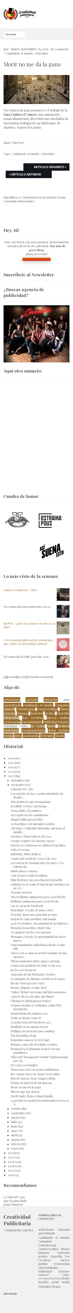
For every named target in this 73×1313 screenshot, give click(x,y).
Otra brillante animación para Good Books (38, 897)
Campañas (62, 705)
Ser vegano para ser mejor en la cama (35, 1074)
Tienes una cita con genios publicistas (35, 1069)
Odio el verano (20, 850)
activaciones (12, 699)
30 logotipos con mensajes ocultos (33, 824)
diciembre (17, 780)
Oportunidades (32, 722)
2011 (10, 1153)
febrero (16, 1144)
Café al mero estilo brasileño (29, 875)
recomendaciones (33, 730)
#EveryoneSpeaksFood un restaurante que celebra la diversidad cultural (28, 642)
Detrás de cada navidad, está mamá (33, 919)
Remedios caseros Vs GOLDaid (30, 1040)
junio (14, 1126)
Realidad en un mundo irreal (29, 1027)
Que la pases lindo (15, 1201)
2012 (10, 776)
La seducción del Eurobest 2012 (31, 1022)
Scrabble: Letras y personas (28, 806)
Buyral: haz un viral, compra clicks (33, 1078)
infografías (11, 718)
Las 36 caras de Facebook (27, 906)
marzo (15, 1139)
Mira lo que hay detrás (25, 1091)
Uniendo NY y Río (22, 789)
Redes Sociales (58, 730)
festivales (37, 713)
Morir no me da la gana (26, 1087)
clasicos (9, 709)
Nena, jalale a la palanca (26, 810)
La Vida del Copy (14, 1197)
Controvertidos (47, 709)
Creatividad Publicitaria (17, 1220)
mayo (14, 1131)
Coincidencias (26, 709)
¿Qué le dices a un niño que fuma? (32, 996)
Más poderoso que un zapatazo (30, 802)
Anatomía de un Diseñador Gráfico (33, 974)
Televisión (41, 53)
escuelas (9, 713)
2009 (11, 1162)
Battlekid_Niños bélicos (26, 854)
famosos (22, 713)
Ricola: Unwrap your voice (27, 983)
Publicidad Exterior (56, 722)
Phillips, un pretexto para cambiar (33, 1031)
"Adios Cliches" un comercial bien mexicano (38, 992)
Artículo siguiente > (50, 167)
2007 (11, 1170)
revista (8, 736)
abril (14, 1135)
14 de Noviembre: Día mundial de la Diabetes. (39, 923)
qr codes (37, 726)
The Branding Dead (23, 1035)
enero (15, 1148)
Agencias (32, 699)
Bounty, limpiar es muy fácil (28, 987)
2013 (10, 771)
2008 (11, 1166)
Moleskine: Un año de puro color (32, 910)
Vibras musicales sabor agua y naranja (35, 961)
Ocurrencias (12, 722)
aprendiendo (12, 705)
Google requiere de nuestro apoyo (33, 841)
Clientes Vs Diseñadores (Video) (31, 1001)
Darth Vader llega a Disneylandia (32, 1096)
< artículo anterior (25, 174)
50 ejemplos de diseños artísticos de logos (38, 979)
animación (50, 699)
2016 (11, 758)
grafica (50, 713)
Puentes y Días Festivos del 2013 (31, 836)
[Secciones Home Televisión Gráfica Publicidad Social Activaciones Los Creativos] (14, 34)
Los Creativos (33, 718)
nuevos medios (58, 718)
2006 (11, 1175)
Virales (59, 736)
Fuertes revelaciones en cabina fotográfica (38, 845)
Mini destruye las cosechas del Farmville (37, 880)
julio (14, 1122)
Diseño (64, 709)
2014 (11, 767)
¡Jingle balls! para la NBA (27, 819)
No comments (60, 49)
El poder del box (21, 892)
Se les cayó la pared (23, 970)
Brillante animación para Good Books (35, 901)
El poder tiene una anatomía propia (34, 914)
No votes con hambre (24, 1065)
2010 (11, 1157)
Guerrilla (63, 713)
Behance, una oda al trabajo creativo (34, 1044)
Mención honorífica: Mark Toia (30, 928)
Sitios (18, 736)
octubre (16, 1108)
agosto (15, 1117)
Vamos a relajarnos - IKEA (20, 590)
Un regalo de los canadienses (29, 815)
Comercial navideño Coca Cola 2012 (34, 858)
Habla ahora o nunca (24, 871)
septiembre (18, 1113)
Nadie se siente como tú (26, 1018)
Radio (51, 726)
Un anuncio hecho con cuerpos (31, 932)
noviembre (18, 785)
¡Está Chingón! (13, 1204)
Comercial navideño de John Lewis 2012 (36, 965)
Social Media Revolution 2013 (29, 1013)
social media (31, 736)
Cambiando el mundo (19, 53)
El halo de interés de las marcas (31, 1083)
